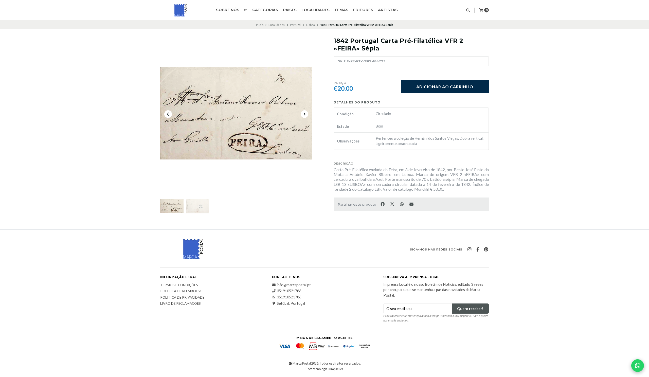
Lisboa (310, 24)
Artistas (388, 10)
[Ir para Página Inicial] (180, 10)
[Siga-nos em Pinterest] (486, 249)
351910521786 (289, 291)
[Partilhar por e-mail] (411, 204)
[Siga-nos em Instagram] (469, 249)
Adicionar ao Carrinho (444, 86)
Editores (363, 10)
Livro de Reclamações (180, 304)
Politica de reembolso (181, 291)
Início (259, 24)
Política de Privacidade (182, 297)
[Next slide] (304, 114)
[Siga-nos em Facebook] (477, 249)
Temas (341, 10)
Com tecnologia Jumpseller (324, 369)
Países (290, 10)
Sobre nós (227, 10)
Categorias (265, 10)
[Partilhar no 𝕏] (392, 204)
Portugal (295, 24)
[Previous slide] (168, 114)
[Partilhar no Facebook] (383, 204)
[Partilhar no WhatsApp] (402, 204)
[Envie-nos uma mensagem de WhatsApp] (637, 365)
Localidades (315, 10)
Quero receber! (470, 309)
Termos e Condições (179, 285)
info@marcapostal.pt (294, 285)
